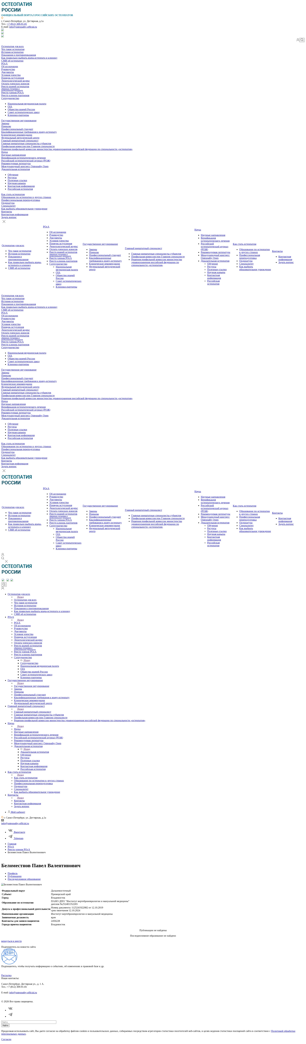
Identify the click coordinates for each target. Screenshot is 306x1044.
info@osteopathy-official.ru (23, 26)
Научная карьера (17, 183)
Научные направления (13, 155)
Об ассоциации (9, 66)
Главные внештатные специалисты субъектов (26, 143)
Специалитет (8, 205)
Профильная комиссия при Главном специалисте (28, 146)
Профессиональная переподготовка (20, 200)
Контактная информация (21, 186)
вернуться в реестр (11, 941)
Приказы (6, 126)
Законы (5, 123)
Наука (4, 152)
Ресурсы (12, 177)
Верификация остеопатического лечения (23, 157)
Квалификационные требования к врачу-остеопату (29, 132)
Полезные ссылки (17, 180)
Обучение (13, 174)
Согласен (6, 1039)
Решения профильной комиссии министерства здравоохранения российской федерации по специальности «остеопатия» (67, 149)
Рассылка (6, 975)
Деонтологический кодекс (15, 80)
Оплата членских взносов (15, 83)
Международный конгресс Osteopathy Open (24, 166)
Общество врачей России (21, 109)
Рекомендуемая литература (16, 163)
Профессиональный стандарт (17, 129)
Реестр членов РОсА (12, 92)
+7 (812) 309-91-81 (17, 24)
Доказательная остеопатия (15, 169)
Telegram (18, 838)
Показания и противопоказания (18, 55)
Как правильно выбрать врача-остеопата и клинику (29, 57)
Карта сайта (87, 999)
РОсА (4, 63)
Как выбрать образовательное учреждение (24, 208)
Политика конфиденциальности (16, 999)
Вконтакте (19, 832)
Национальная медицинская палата (27, 103)
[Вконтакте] (10, 1010)
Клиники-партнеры (18, 115)
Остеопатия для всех (12, 46)
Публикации (15, 876)
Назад (20, 597)
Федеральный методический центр (20, 137)
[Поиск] (302, 40)
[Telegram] (10, 1016)
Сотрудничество (10, 98)
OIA (10, 106)
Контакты (6, 211)
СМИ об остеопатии (12, 60)
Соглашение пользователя (47, 999)
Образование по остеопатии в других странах (26, 197)
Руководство (8, 69)
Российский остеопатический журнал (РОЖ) (25, 160)
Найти (5, 1025)
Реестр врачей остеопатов (15, 88)
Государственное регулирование (18, 120)
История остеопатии (12, 52)
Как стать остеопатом (13, 194)
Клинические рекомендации (16, 135)
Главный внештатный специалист (19, 140)
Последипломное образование (24, 879)
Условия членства (11, 75)
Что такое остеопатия (12, 49)
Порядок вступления (12, 78)
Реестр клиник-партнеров (15, 95)
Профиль (13, 873)
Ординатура (8, 203)
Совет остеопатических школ (24, 112)
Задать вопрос (9, 217)
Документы (7, 72)
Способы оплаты (71, 999)
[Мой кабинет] (297, 40)
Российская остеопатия (20, 189)
